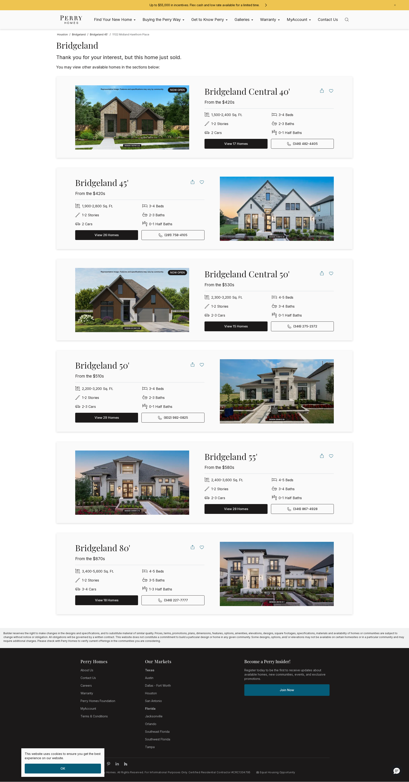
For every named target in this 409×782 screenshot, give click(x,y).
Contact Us (88, 678)
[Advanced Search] (347, 19)
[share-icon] (321, 90)
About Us (87, 670)
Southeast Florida (157, 731)
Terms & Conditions (94, 716)
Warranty (87, 693)
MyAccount (88, 708)
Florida (150, 708)
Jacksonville (154, 716)
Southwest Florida (157, 739)
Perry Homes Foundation (98, 701)
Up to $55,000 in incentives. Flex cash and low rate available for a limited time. (204, 5)
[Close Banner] (395, 5)
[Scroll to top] (396, 755)
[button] (397, 771)
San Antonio (153, 701)
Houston (151, 693)
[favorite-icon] (331, 90)
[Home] (71, 19)
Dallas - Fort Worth (158, 685)
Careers (86, 685)
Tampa (150, 747)
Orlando (150, 724)
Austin (149, 678)
